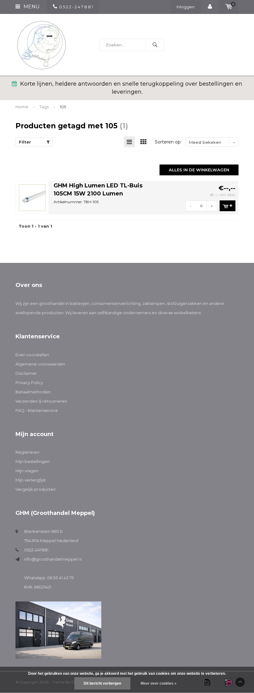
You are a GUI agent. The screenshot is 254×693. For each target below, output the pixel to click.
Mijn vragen (26, 470)
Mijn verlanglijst (30, 479)
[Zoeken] (155, 45)
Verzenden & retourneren (41, 401)
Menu (31, 7)
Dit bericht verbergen (102, 683)
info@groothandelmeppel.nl (53, 559)
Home (21, 106)
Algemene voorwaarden (40, 363)
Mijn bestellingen (32, 461)
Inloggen (186, 6)
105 (63, 106)
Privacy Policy (29, 382)
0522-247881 (36, 549)
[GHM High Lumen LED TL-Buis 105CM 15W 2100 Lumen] (32, 197)
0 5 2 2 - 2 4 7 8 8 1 (76, 6)
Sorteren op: (168, 142)
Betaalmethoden (32, 391)
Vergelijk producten (35, 489)
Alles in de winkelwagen (199, 169)
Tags (44, 106)
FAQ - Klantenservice (36, 410)
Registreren (27, 452)
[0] (228, 6)
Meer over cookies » (159, 683)
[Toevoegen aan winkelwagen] (227, 205)
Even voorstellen (32, 354)
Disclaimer (26, 373)
